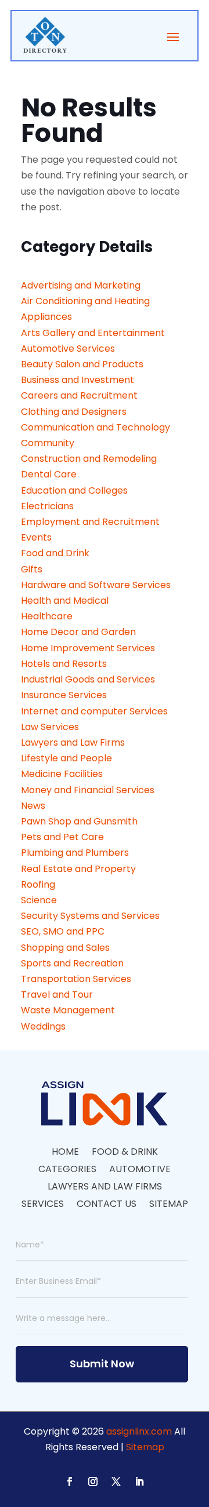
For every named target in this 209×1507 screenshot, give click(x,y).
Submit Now (102, 1363)
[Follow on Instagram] (93, 1481)
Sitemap (168, 1205)
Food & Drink (125, 1153)
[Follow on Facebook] (69, 1481)
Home (65, 1153)
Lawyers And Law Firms (105, 1188)
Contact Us (106, 1205)
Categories (67, 1170)
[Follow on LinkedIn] (139, 1481)
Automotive (140, 1170)
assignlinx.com (139, 1431)
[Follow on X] (116, 1481)
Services (42, 1205)
